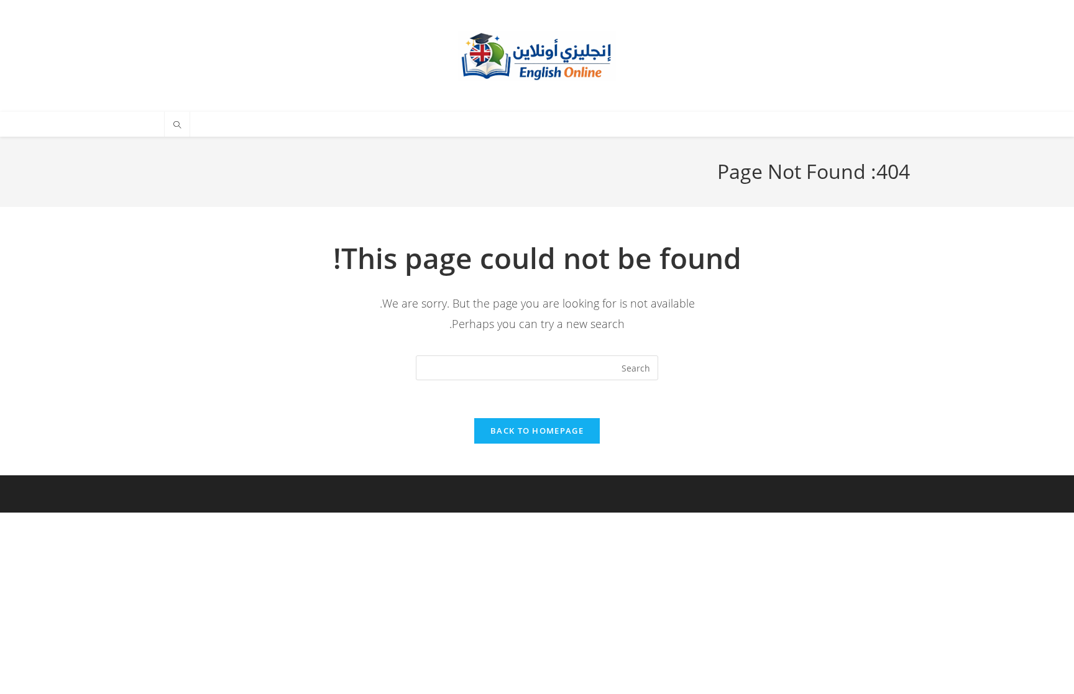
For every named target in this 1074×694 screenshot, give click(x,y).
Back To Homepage (537, 430)
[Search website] (177, 125)
